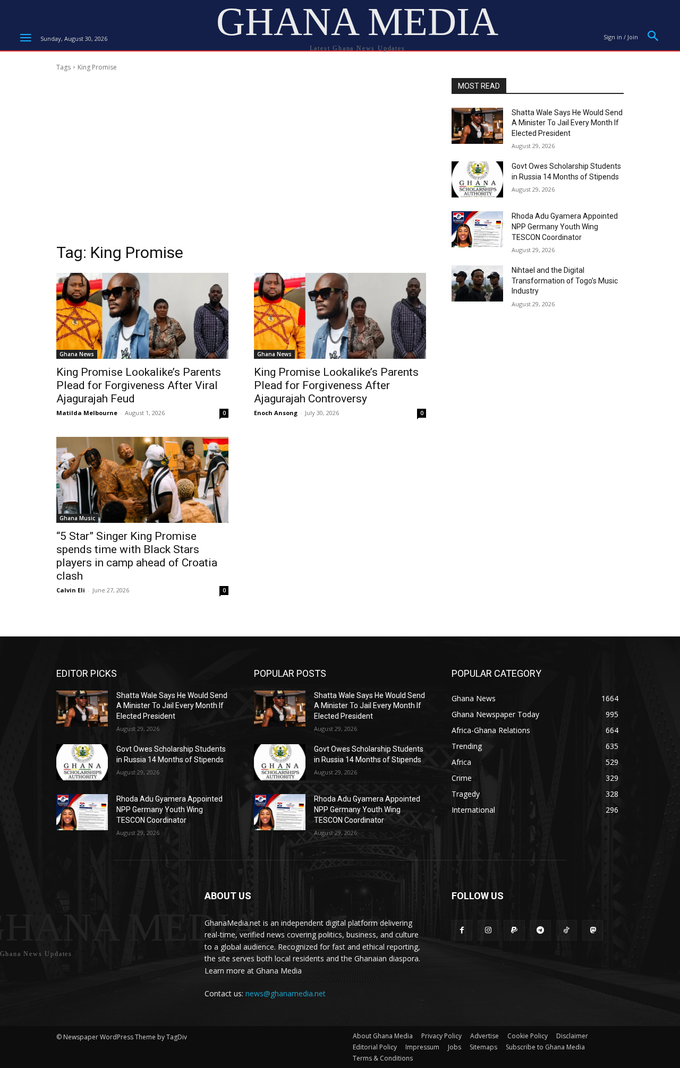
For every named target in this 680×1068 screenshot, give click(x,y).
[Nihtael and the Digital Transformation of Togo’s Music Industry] (477, 283)
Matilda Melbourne (86, 413)
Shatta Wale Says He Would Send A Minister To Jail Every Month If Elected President (567, 122)
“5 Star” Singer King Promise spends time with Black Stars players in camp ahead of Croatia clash (136, 556)
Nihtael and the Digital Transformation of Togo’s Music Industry (565, 280)
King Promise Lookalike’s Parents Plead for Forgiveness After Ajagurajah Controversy (336, 385)
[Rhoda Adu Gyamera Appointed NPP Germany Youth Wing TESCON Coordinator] (477, 229)
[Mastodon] (592, 930)
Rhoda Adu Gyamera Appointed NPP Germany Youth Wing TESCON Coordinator (565, 226)
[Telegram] (540, 930)
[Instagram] (488, 930)
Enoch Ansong (276, 413)
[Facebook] (462, 930)
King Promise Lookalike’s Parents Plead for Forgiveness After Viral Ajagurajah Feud (138, 385)
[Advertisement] (241, 160)
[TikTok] (566, 930)
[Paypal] (514, 930)
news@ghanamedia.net (285, 993)
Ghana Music (77, 518)
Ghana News (77, 354)
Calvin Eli (70, 590)
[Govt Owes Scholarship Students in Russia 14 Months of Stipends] (477, 179)
